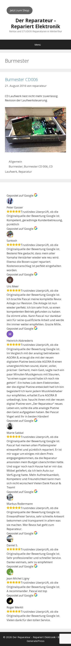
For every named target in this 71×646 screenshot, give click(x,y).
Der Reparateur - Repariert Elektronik (35, 23)
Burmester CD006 (21, 79)
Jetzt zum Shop (19, 10)
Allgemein (15, 161)
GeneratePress (35, 641)
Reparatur (25, 171)
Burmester (16, 166)
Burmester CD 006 (36, 166)
